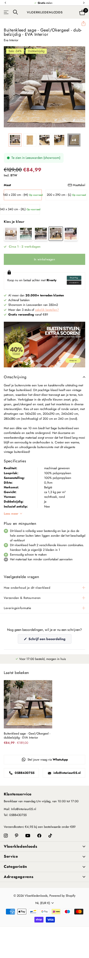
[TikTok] (50, 836)
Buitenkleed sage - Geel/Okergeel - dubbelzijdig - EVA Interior (27, 736)
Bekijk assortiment (6, 12)
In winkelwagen (44, 259)
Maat (44, 185)
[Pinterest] (16, 836)
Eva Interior (11, 40)
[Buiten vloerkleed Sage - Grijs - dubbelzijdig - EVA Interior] (11, 234)
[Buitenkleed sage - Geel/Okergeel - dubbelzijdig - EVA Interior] (56, 234)
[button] (5, 3)
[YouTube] (27, 836)
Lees (11, 513)
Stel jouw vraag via (47, 759)
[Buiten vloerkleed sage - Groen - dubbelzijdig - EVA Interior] (26, 234)
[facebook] (39, 836)
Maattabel (79, 185)
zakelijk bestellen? (47, 309)
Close (44, 846)
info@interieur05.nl (66, 773)
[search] (15, 12)
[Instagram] (6, 836)
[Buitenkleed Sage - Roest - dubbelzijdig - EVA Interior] (71, 234)
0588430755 (24, 773)
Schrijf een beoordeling (49, 640)
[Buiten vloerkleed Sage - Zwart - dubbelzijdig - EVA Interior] (41, 234)
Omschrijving (15, 377)
